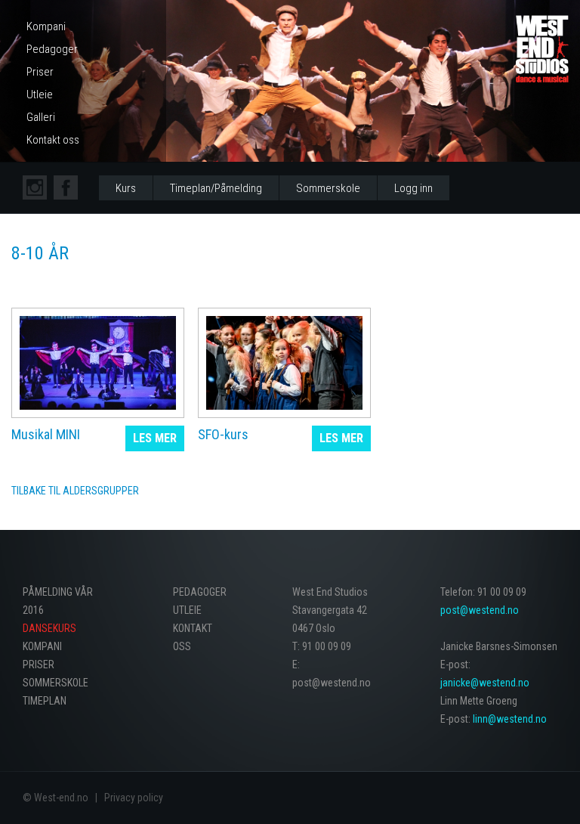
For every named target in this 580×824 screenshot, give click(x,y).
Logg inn (413, 188)
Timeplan (44, 701)
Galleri (40, 117)
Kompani (46, 26)
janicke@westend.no (484, 683)
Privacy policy (133, 797)
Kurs (126, 188)
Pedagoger (52, 49)
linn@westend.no (510, 719)
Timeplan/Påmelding (216, 188)
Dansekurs (49, 628)
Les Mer (155, 438)
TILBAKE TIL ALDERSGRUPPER (75, 491)
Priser (40, 72)
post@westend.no (479, 610)
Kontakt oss (52, 140)
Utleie (39, 94)
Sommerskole (328, 188)
